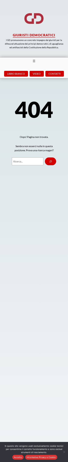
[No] (64, 452)
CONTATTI (55, 73)
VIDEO (37, 73)
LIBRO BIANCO (16, 73)
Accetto (18, 457)
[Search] (50, 161)
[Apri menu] (34, 61)
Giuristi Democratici (34, 35)
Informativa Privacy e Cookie (41, 457)
